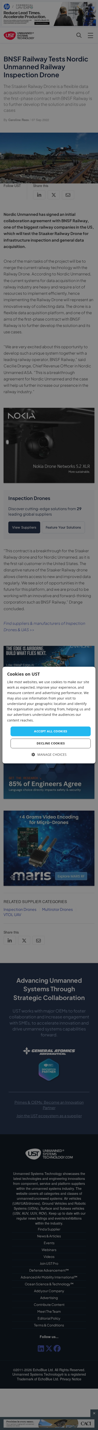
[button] (49, 755)
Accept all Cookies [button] (50, 731)
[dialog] (48, 715)
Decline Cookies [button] (51, 743)
